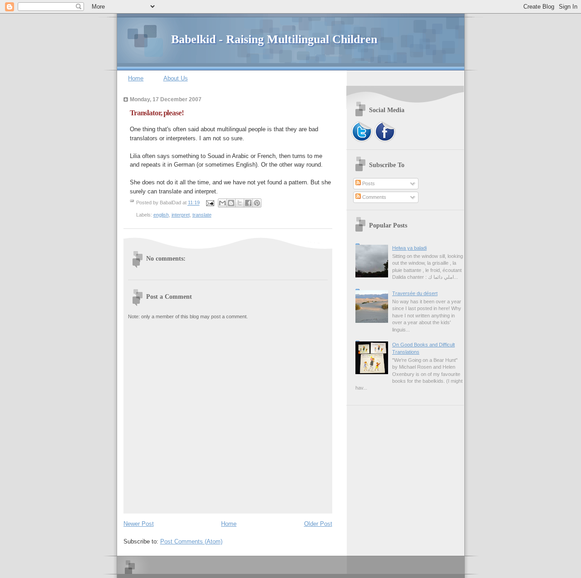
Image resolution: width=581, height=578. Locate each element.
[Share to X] (239, 202)
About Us (175, 78)
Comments (373, 197)
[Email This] (222, 202)
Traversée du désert (415, 293)
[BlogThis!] (231, 202)
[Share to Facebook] (248, 202)
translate (202, 214)
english (161, 214)
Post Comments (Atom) (191, 541)
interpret (181, 214)
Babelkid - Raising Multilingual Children (274, 39)
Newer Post (138, 523)
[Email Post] (210, 203)
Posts (368, 183)
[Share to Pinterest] (256, 202)
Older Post (318, 523)
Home (135, 78)
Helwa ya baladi (409, 248)
